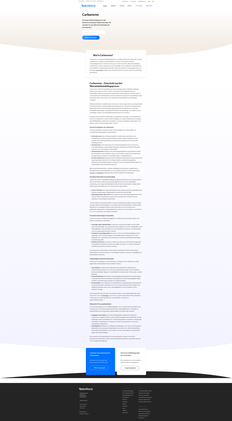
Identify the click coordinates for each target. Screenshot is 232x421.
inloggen (149, 1)
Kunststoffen (125, 406)
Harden (123, 408)
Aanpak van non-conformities (144, 393)
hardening (106, 295)
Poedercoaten (125, 412)
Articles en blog (141, 417)
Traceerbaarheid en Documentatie (145, 397)
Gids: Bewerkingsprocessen (127, 395)
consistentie (99, 173)
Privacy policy (82, 407)
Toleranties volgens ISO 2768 (144, 399)
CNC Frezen (124, 399)
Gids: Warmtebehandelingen (127, 390)
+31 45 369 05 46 (133, 1)
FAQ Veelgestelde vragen (143, 415)
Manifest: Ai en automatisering (144, 411)
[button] (99, 368)
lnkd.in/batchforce (125, 1)
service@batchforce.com (142, 1)
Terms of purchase (83, 404)
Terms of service (83, 406)
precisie (92, 173)
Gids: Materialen (125, 397)
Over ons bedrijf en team (143, 409)
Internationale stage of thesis (144, 413)
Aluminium (124, 403)
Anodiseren (124, 410)
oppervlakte (99, 70)
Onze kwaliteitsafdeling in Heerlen (145, 390)
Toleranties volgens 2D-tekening (145, 401)
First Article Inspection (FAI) (144, 395)
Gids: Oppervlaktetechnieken (128, 393)
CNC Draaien (124, 401)
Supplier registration (83, 400)
